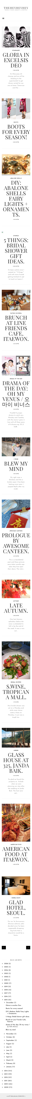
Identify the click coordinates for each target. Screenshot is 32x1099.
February (9, 1063)
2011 (6, 1081)
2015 (6, 1000)
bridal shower (16, 682)
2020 (6, 983)
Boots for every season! (16, 132)
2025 (6, 967)
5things (16, 235)
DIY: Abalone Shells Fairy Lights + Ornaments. (16, 198)
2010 (6, 1084)
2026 (6, 963)
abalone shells (16, 178)
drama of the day (16, 378)
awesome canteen (16, 531)
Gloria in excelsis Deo (16, 60)
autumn (16, 601)
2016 (6, 996)
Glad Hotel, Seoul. (16, 907)
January (9, 1067)
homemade (16, 50)
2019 (6, 986)
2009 (6, 1087)
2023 (6, 973)
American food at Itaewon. (16, 854)
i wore (16, 459)
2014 (6, 1071)
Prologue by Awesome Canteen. (16, 543)
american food (16, 844)
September (10, 1040)
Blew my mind (16, 466)
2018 (6, 990)
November (10, 1034)
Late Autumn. (16, 608)
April (8, 1057)
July (7, 1047)
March (8, 1060)
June (8, 1050)
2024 (6, 970)
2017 (6, 993)
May (8, 1053)
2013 (6, 1074)
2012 (6, 1077)
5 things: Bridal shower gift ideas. (16, 250)
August (9, 1044)
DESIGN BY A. (22, 1096)
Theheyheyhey (16, 8)
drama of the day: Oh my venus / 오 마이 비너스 (16, 393)
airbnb (16, 750)
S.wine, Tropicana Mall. (16, 691)
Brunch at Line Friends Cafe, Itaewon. (16, 328)
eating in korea (16, 313)
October (9, 1037)
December (10, 1003)
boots (16, 122)
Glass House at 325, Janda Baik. (16, 762)
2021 (6, 980)
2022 (6, 977)
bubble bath (16, 898)
